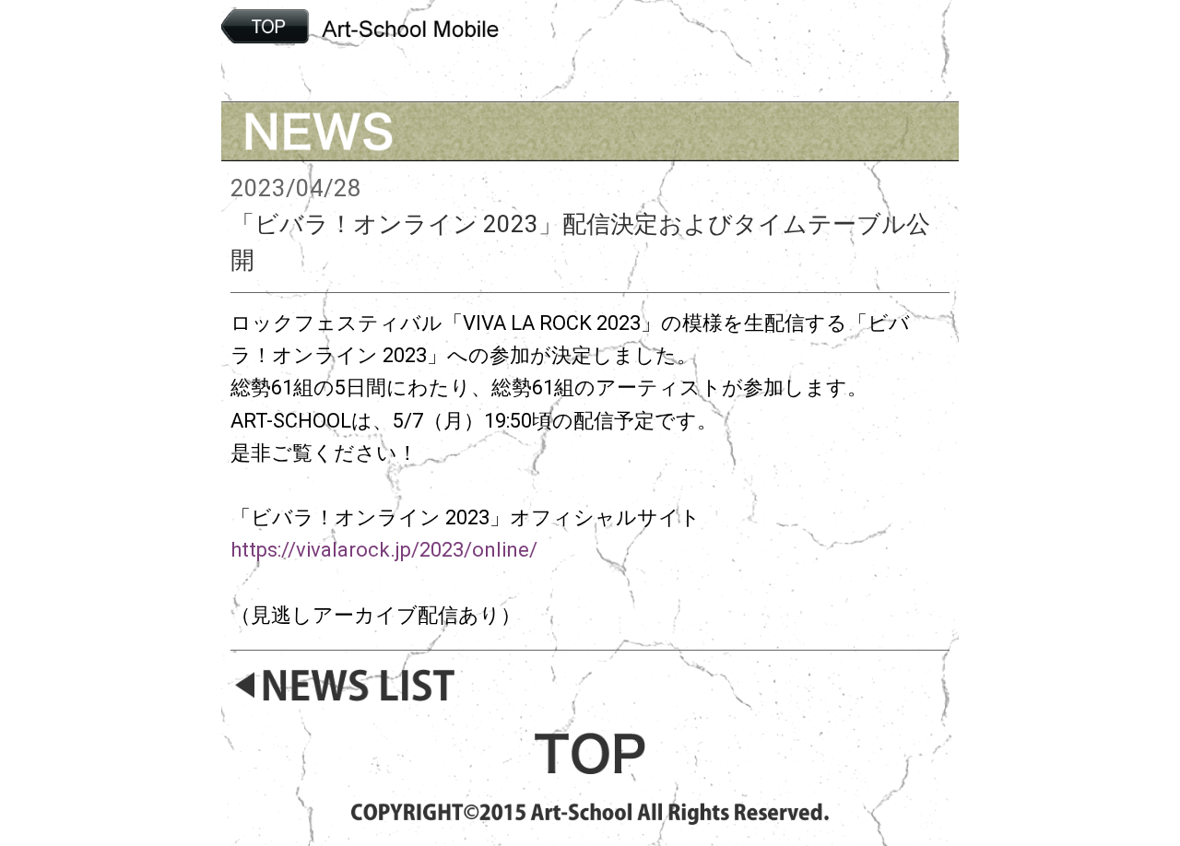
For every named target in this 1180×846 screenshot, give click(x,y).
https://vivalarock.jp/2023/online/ (383, 549)
